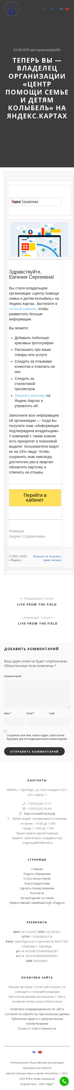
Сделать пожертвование (37, 888)
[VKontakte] (61, 9)
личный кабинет (22, 309)
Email (31, 713)
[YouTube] (67, 9)
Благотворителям (37, 883)
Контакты (37, 893)
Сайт (52, 713)
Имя (7, 713)
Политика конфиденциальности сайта (37, 1009)
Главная (37, 869)
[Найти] (45, 9)
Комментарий (12, 676)
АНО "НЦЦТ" (46, 1084)
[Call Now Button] (64, 1081)
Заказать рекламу (30, 395)
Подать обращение (37, 874)
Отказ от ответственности (37, 1028)
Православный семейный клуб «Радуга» (37, 903)
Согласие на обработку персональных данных (37, 1014)
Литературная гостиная (37, 898)
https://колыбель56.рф (39, 813)
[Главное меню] (52, 9)
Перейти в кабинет (35, 497)
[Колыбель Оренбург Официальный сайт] (12, 9)
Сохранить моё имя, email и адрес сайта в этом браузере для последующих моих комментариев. (37, 737)
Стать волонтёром (37, 878)
